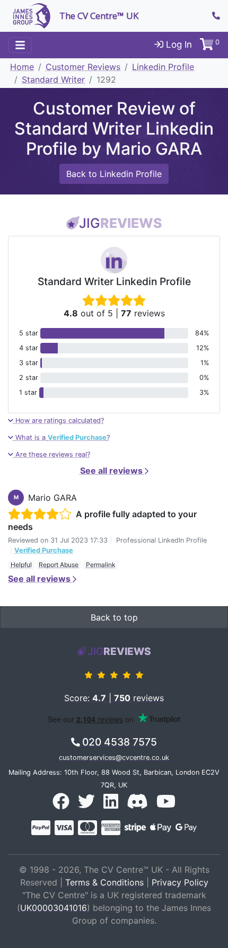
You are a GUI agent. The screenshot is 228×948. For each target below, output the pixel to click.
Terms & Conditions (104, 882)
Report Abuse (58, 565)
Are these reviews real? (51, 454)
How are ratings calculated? (58, 420)
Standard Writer (53, 79)
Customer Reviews (83, 66)
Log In (177, 44)
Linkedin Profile (163, 66)
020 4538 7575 (118, 742)
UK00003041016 (53, 907)
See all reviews (112, 470)
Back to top (114, 617)
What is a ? (61, 437)
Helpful (21, 565)
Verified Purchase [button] (43, 550)
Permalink (101, 565)
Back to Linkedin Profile (114, 174)
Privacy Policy (180, 882)
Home (22, 66)
